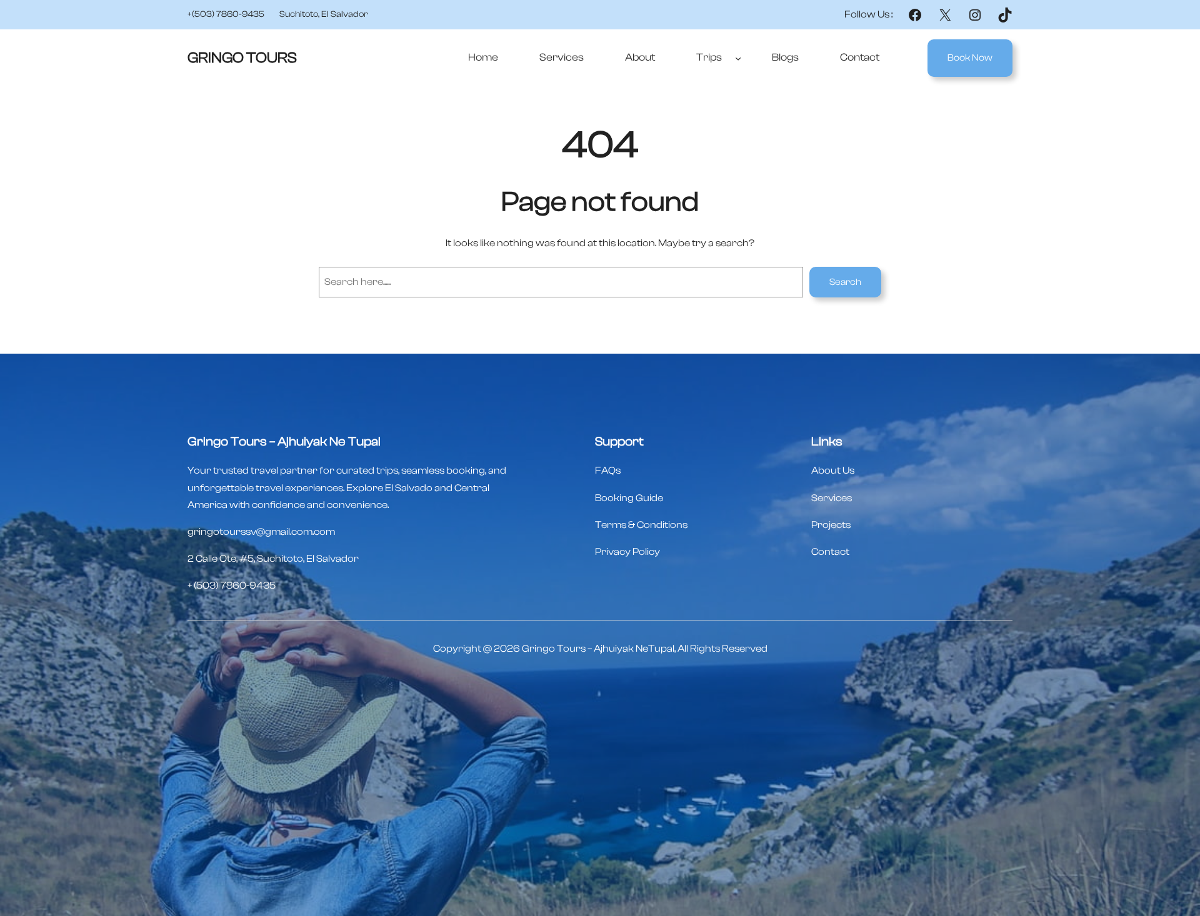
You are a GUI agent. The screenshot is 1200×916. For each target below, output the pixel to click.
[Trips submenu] (738, 58)
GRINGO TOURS (242, 57)
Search (845, 282)
